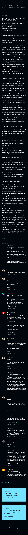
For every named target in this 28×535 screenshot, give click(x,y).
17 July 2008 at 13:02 (11, 424)
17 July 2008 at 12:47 (11, 410)
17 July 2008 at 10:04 (11, 308)
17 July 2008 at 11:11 (11, 334)
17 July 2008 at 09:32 (11, 289)
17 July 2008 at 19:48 (11, 465)
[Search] (25, 2)
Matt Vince (17, 530)
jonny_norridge (10, 312)
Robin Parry (9, 270)
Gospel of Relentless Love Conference (12, 494)
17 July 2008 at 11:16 (11, 368)
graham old (9, 293)
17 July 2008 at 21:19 (11, 479)
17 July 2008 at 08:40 (11, 266)
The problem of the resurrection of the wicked (12, 512)
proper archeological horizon (14, 421)
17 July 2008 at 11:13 (11, 353)
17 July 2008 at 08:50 (11, 274)
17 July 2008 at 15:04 (11, 446)
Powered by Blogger (15, 528)
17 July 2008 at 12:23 (11, 393)
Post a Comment (6, 482)
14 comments (10, 497)
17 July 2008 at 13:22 (11, 436)
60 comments (10, 516)
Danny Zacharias (10, 440)
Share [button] (3, 238)
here (22, 477)
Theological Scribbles (10, 5)
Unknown (8, 469)
